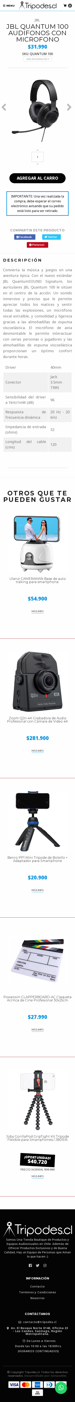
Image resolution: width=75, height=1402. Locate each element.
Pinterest (38, 245)
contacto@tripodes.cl (39, 1322)
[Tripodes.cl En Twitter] (37, 1265)
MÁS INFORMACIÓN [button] (37, 58)
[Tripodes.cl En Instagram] (44, 1265)
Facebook (25, 237)
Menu (10, 5)
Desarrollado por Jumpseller (45, 1375)
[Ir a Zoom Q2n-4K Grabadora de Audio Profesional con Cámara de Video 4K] (38, 682)
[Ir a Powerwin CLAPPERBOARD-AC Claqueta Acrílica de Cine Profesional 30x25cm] (38, 960)
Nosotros (37, 1298)
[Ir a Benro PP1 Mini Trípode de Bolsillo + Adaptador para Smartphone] (38, 821)
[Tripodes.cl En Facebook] (30, 1265)
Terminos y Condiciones (37, 1292)
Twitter (52, 237)
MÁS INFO (38, 611)
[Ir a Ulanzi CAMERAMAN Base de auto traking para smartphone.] (38, 542)
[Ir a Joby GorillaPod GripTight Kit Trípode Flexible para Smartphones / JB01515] (38, 1100)
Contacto (37, 1286)
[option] (37, 107)
